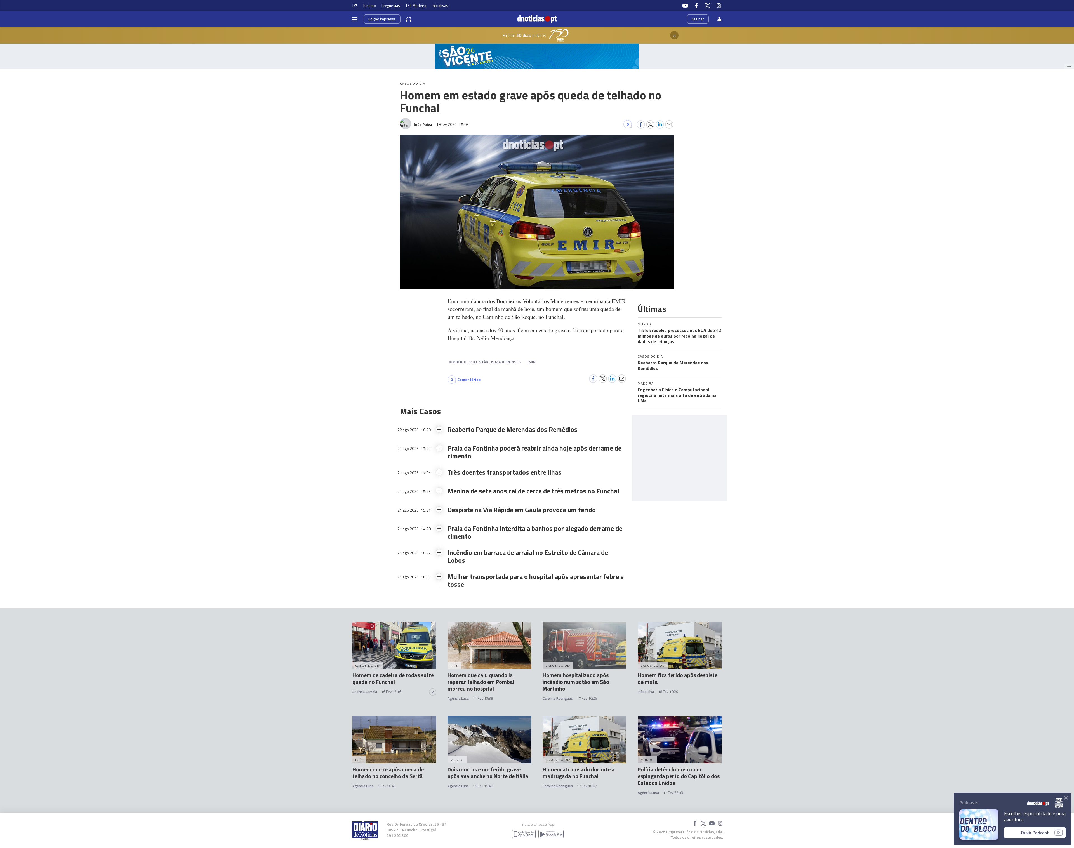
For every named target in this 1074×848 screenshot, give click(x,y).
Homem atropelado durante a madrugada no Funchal (579, 772)
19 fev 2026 (452, 124)
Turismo (369, 5)
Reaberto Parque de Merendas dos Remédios (673, 365)
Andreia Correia (364, 691)
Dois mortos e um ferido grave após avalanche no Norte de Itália (487, 772)
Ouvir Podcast (1035, 832)
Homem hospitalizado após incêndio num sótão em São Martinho (576, 682)
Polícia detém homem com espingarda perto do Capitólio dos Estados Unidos (679, 776)
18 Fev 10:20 (668, 691)
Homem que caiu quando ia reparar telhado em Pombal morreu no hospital (480, 682)
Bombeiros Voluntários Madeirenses (484, 362)
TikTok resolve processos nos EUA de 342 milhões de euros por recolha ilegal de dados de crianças (679, 336)
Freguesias (390, 5)
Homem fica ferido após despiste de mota (677, 678)
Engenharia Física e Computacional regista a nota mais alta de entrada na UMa (677, 395)
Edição (382, 19)
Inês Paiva (646, 691)
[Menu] (355, 19)
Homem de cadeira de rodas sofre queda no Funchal (393, 678)
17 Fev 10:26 (587, 698)
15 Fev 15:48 (483, 786)
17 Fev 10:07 (587, 786)
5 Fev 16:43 (387, 786)
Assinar (697, 19)
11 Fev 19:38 (483, 698)
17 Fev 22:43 (673, 792)
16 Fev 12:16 (391, 691)
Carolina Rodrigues (558, 698)
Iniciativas (440, 5)
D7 (354, 5)
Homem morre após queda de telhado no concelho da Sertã (388, 772)
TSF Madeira (416, 5)
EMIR (531, 362)
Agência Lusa (458, 698)
